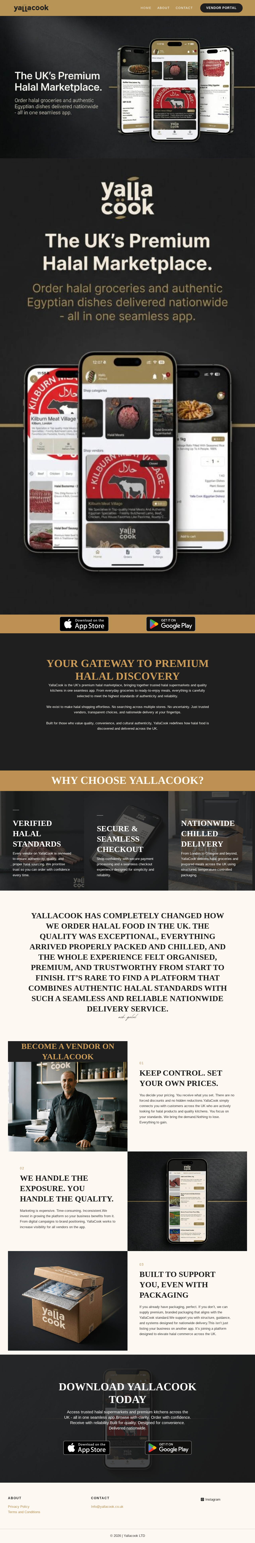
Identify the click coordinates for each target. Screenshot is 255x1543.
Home (146, 8)
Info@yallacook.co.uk (107, 1507)
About (163, 8)
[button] (221, 8)
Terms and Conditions (24, 1512)
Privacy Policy (18, 1507)
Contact (184, 8)
